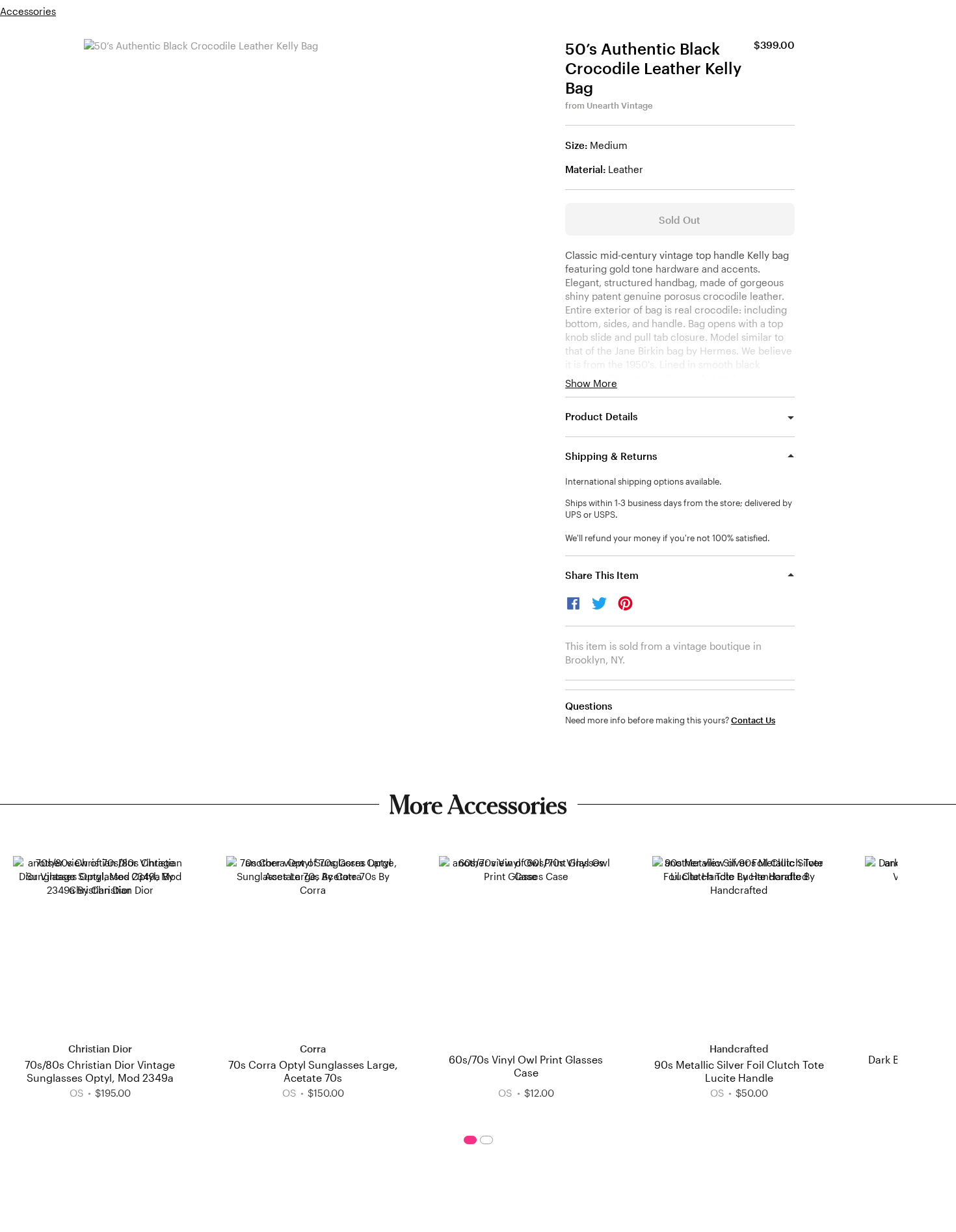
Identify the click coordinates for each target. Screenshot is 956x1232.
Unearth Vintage (620, 105)
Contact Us (753, 720)
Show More (591, 383)
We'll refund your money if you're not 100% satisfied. (667, 538)
